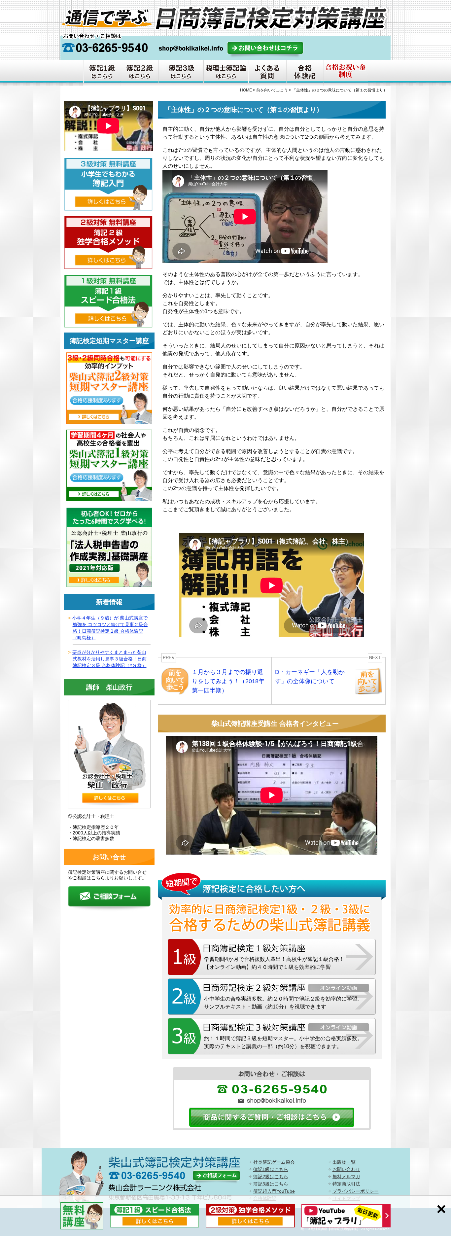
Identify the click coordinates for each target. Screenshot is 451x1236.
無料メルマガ (346, 1176)
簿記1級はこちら (270, 1169)
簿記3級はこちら (270, 1183)
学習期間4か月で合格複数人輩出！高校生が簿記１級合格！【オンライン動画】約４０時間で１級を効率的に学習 (274, 963)
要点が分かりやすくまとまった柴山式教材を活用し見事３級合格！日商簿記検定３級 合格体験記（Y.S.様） (109, 659)
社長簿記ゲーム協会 (274, 1162)
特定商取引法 (346, 1183)
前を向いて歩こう (272, 90)
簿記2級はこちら (270, 1176)
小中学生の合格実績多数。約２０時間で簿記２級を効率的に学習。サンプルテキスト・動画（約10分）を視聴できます (283, 1002)
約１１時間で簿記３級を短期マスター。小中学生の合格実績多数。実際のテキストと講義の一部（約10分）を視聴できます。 (283, 1042)
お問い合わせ (346, 1169)
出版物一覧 (344, 1162)
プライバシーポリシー (355, 1191)
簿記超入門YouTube (274, 1191)
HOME (246, 90)
